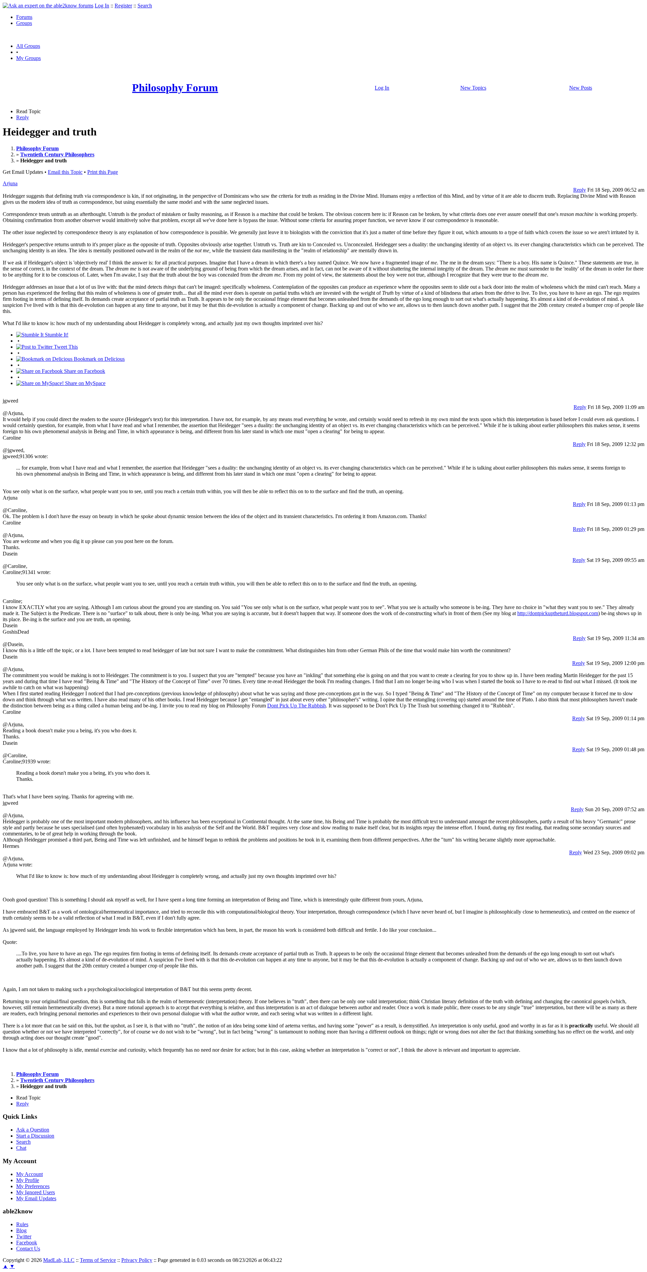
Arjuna (10, 183)
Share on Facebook (84, 371)
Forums (24, 17)
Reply (22, 117)
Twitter (23, 1236)
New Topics (473, 88)
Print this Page (102, 172)
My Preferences (33, 1186)
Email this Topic (65, 172)
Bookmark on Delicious (98, 359)
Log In (102, 5)
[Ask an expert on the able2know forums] (48, 5)
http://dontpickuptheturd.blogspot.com (557, 613)
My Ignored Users (35, 1192)
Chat (21, 1148)
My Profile (27, 1180)
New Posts (580, 88)
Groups (24, 23)
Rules (22, 1224)
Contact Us (28, 1248)
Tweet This (65, 347)
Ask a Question (32, 1130)
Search (144, 5)
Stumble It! (55, 335)
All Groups (28, 46)
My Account (29, 1174)
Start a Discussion (35, 1136)
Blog (21, 1230)
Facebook (26, 1242)
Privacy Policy (136, 1260)
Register (123, 5)
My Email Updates (36, 1198)
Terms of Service (98, 1260)
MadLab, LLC (58, 1260)
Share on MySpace (84, 383)
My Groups (28, 58)
